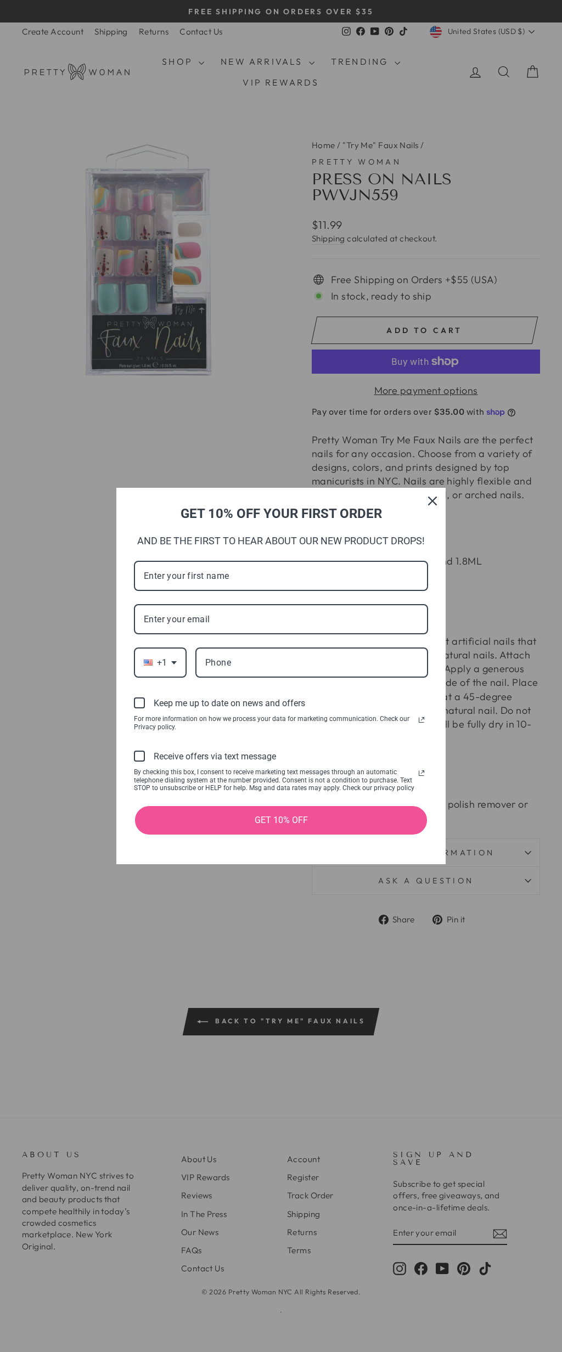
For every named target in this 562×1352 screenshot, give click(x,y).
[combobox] (160, 662)
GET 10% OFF (281, 820)
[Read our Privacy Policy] (421, 719)
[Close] (432, 501)
